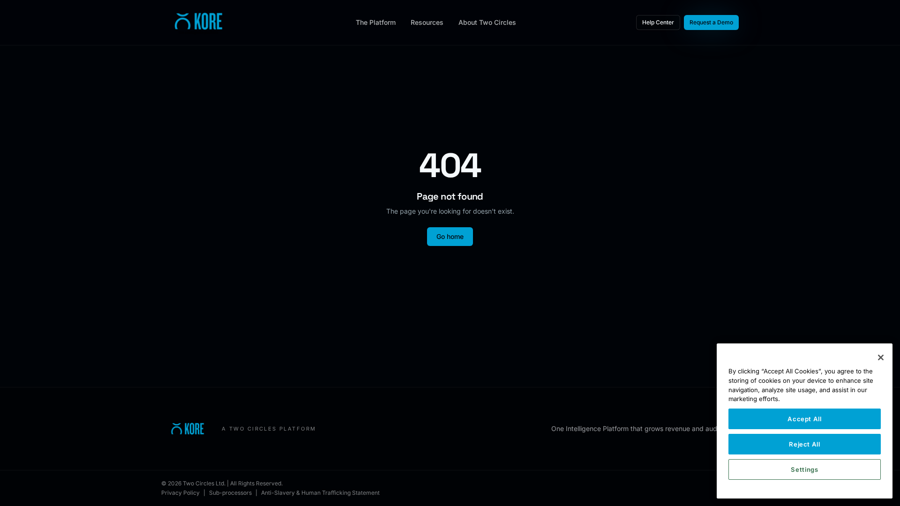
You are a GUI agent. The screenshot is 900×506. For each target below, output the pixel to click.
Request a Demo (711, 22)
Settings (804, 469)
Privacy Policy (180, 492)
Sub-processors (230, 492)
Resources (427, 22)
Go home (450, 236)
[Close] (880, 357)
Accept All (805, 419)
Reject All (804, 444)
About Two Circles (487, 22)
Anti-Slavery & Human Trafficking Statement (320, 492)
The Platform (376, 22)
